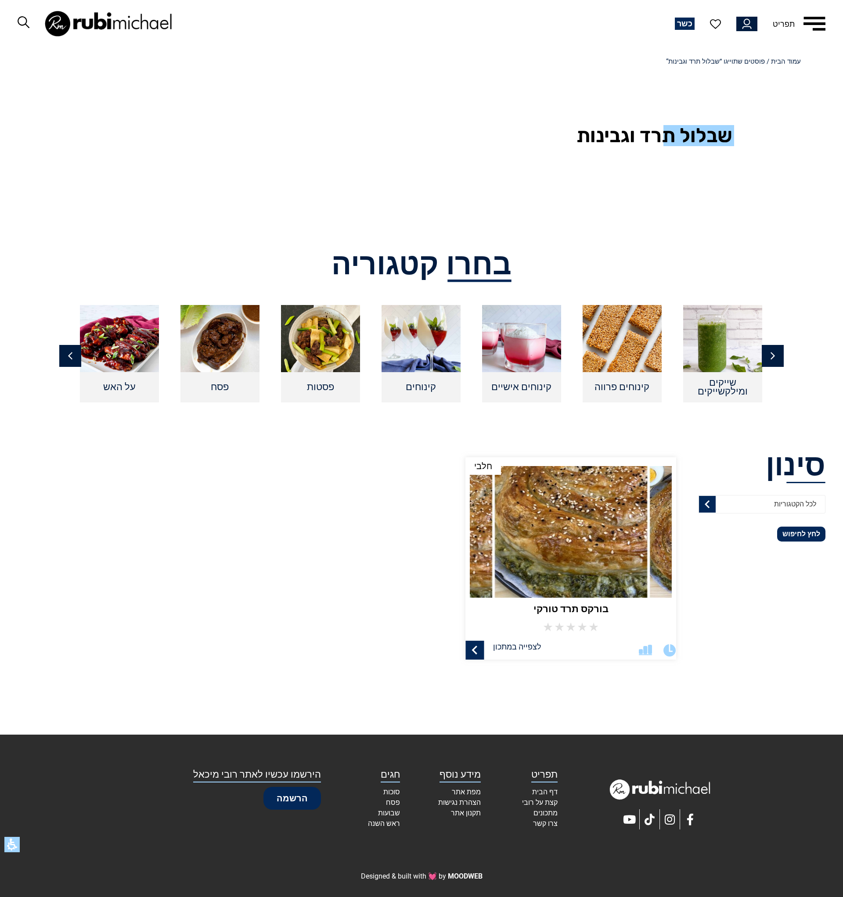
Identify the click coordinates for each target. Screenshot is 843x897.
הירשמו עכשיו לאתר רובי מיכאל (257, 774)
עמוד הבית (786, 61)
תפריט (784, 24)
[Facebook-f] (690, 819)
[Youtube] (630, 819)
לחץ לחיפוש (801, 534)
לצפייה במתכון (517, 646)
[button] (70, 356)
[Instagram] (670, 819)
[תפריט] (814, 24)
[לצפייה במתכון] (474, 650)
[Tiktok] (650, 819)
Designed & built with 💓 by (422, 876)
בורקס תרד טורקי (571, 608)
